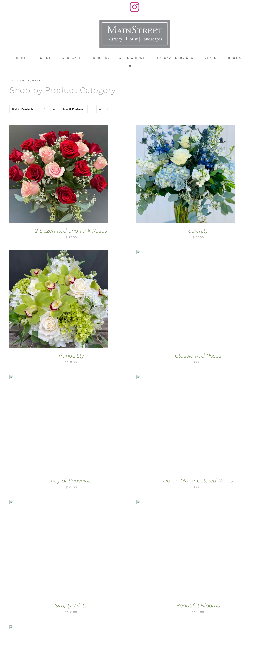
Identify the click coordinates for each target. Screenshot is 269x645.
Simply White (71, 605)
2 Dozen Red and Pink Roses (71, 230)
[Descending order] (54, 109)
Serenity (198, 230)
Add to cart (46, 174)
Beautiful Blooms (198, 605)
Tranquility (71, 355)
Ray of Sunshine (71, 480)
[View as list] (108, 109)
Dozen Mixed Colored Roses (198, 480)
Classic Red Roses (198, 355)
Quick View (72, 174)
